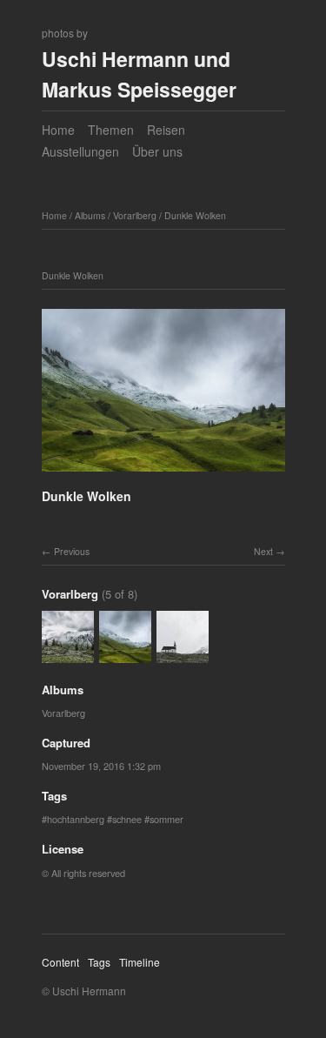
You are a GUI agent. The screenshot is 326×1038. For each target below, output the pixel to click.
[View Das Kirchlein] (182, 654)
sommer (166, 819)
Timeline (139, 961)
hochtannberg (75, 819)
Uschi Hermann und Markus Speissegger (139, 74)
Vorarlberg (134, 215)
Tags (99, 961)
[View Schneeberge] (68, 654)
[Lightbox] (163, 474)
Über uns (157, 151)
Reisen (166, 129)
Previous (72, 551)
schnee (127, 819)
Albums (90, 215)
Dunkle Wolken (195, 215)
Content (60, 961)
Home (58, 129)
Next (263, 551)
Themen (111, 129)
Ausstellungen (80, 151)
